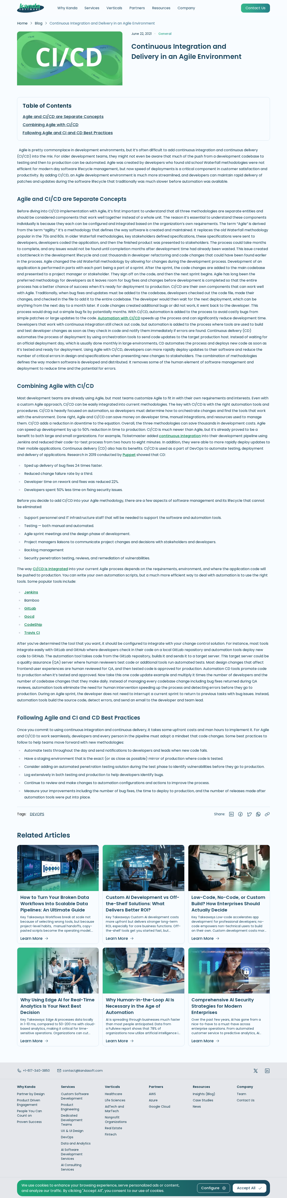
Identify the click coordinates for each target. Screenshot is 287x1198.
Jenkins (31, 592)
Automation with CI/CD (119, 318)
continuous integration (180, 435)
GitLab (30, 608)
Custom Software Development (75, 1096)
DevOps (67, 1137)
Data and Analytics (76, 1143)
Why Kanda (67, 8)
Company (186, 8)
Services (92, 8)
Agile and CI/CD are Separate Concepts (63, 116)
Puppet (129, 454)
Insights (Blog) (204, 1094)
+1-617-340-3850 (36, 1070)
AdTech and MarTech (114, 1108)
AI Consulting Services (71, 1167)
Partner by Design (31, 1094)
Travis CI (32, 632)
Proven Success (29, 1122)
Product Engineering (70, 1106)
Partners (137, 8)
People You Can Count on (29, 1113)
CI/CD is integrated (50, 568)
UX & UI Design (72, 1131)
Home (22, 23)
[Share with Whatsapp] (258, 814)
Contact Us (245, 1100)
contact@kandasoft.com (83, 1070)
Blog (38, 23)
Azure (153, 1100)
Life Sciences (115, 1100)
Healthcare (113, 1094)
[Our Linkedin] (267, 1071)
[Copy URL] (267, 814)
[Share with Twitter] (249, 814)
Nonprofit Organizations (116, 1119)
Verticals (114, 8)
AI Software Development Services (72, 1154)
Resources (161, 8)
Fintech (111, 1134)
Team (241, 1094)
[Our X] (255, 1071)
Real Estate (113, 1128)
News (197, 1106)
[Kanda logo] (30, 8)
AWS (152, 1094)
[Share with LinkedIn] (231, 814)
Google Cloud (159, 1106)
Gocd (29, 616)
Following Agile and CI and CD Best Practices (68, 133)
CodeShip (33, 624)
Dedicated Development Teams (72, 1120)
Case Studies (203, 1100)
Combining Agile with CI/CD (50, 124)
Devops (37, 814)
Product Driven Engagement (28, 1102)
